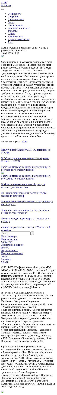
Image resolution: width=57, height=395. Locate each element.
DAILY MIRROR (6, 4)
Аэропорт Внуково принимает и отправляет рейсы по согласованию (25, 211)
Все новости (14, 13)
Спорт (11, 22)
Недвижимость (16, 36)
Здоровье (12, 30)
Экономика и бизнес (19, 28)
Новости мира (15, 25)
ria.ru (24, 141)
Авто (10, 42)
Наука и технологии (18, 39)
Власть (11, 33)
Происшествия (16, 19)
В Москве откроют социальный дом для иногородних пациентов (23, 186)
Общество (13, 16)
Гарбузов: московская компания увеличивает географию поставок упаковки (25, 168)
